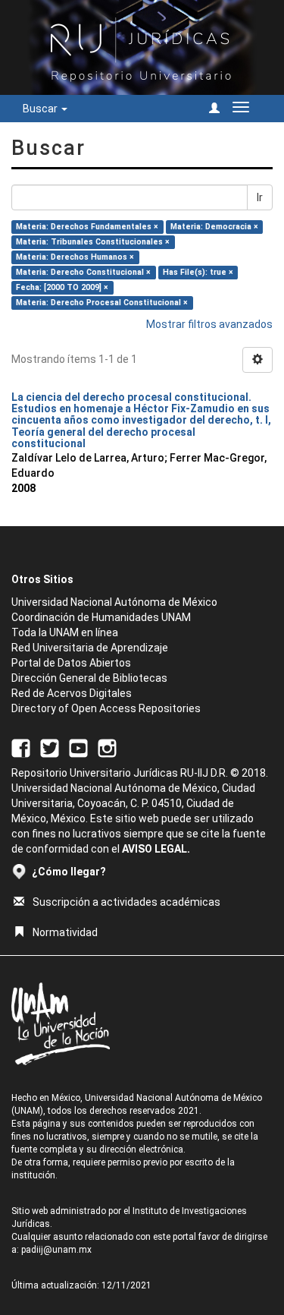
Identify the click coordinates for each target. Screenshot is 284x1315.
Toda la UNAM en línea (64, 632)
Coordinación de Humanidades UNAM (101, 617)
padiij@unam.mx (56, 1249)
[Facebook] (20, 747)
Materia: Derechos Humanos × (75, 257)
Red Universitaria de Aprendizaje (89, 648)
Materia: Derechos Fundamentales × (87, 227)
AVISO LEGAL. (156, 849)
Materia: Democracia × (214, 227)
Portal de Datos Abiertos (71, 663)
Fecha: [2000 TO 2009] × (62, 287)
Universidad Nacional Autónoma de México (114, 602)
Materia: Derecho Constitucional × (83, 272)
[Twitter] (49, 747)
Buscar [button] (41, 108)
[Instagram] (107, 747)
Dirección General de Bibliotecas (89, 678)
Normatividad (65, 932)
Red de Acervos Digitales (71, 693)
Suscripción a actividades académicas (126, 902)
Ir (260, 197)
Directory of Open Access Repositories (106, 708)
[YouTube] (78, 747)
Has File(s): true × (198, 272)
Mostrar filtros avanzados (209, 324)
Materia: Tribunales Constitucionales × (93, 242)
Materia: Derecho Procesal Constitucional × (102, 302)
